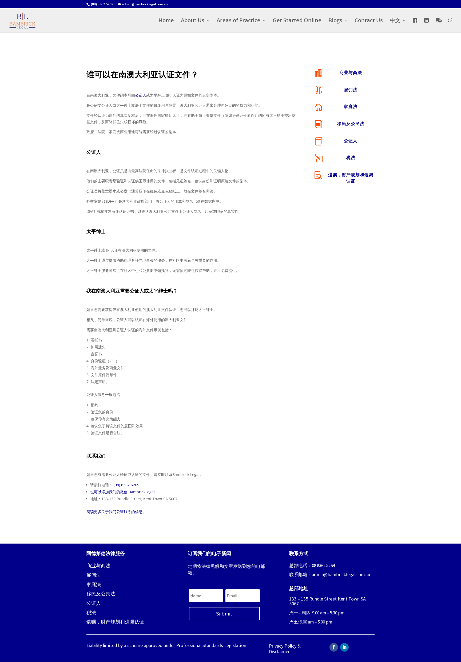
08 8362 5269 (323, 565)
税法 (350, 157)
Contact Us (369, 21)
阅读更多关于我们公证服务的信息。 (116, 511)
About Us (192, 21)
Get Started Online (297, 21)
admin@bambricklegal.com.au (341, 575)
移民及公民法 (350, 123)
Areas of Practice (238, 21)
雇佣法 (350, 90)
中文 (395, 21)
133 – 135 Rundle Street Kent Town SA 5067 (327, 601)
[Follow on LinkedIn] (344, 647)
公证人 (140, 95)
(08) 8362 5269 (126, 484)
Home (166, 21)
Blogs (335, 21)
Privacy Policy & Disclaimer (285, 649)
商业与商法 (350, 72)
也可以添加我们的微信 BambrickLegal (122, 491)
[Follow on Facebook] (333, 647)
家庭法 (350, 106)
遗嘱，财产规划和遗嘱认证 (115, 622)
